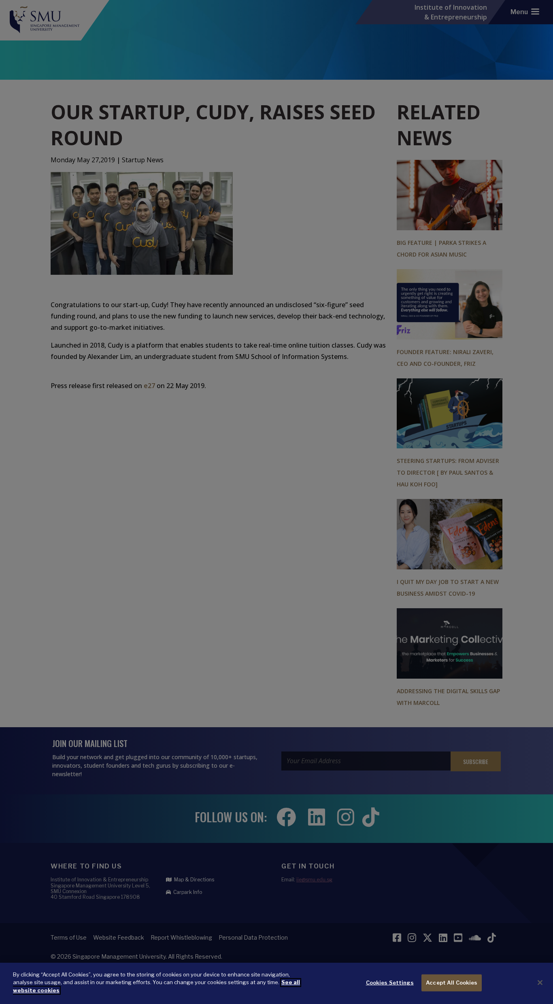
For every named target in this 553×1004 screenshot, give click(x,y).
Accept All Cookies (451, 982)
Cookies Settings (390, 982)
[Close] (540, 982)
